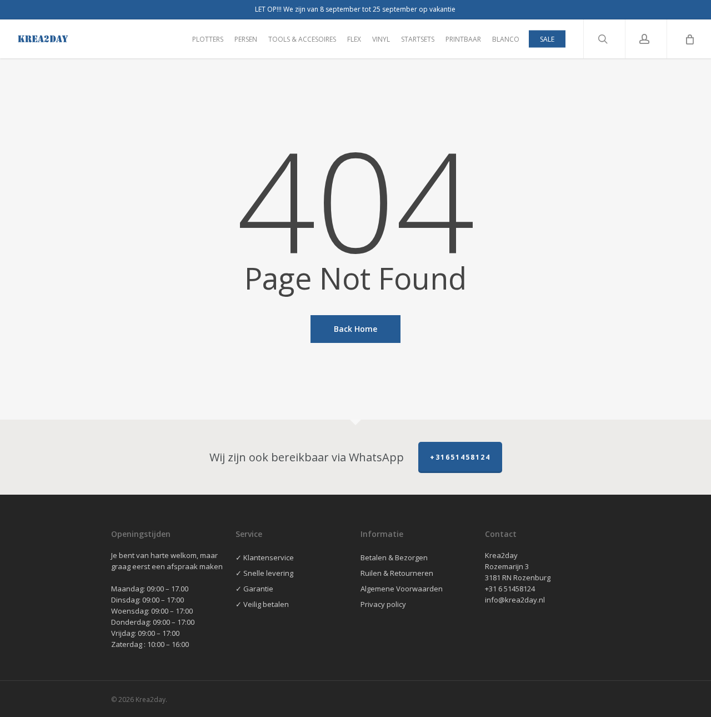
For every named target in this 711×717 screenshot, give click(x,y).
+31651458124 (460, 457)
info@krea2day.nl (515, 600)
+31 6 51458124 (510, 589)
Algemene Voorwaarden (401, 589)
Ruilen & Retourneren (396, 573)
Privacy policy (383, 604)
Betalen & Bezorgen (394, 557)
